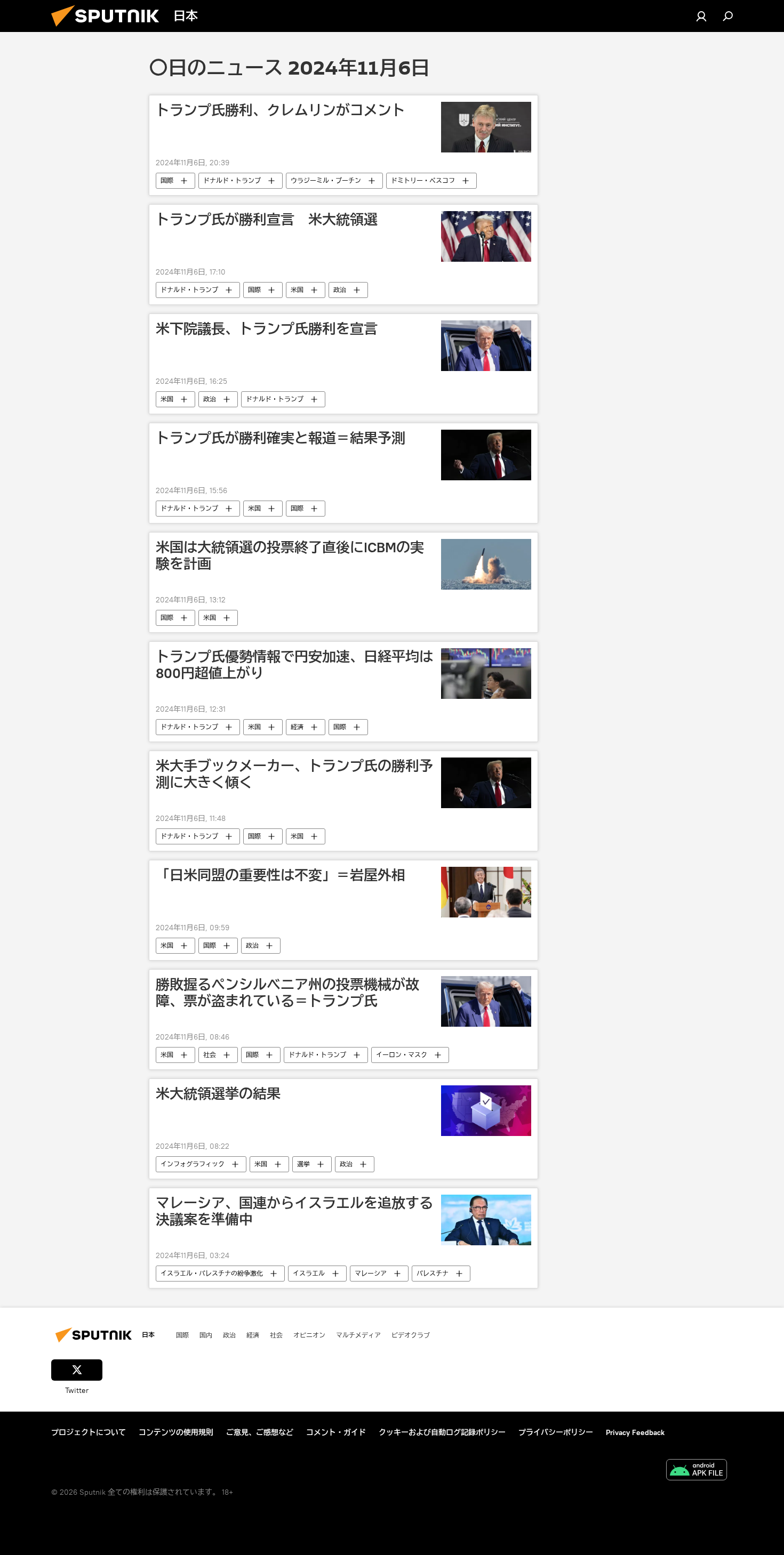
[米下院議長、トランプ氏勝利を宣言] (486, 345)
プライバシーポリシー (555, 1432)
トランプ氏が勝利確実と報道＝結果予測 (280, 438)
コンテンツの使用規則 (176, 1432)
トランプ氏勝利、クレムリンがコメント (280, 110)
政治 (339, 290)
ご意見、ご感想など (259, 1432)
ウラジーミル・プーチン (326, 180)
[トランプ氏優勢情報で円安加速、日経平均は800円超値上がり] (486, 673)
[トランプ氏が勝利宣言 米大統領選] (486, 236)
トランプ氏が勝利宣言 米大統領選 (267, 219)
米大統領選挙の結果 (218, 1093)
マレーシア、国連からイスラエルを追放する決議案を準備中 (294, 1211)
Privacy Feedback (635, 1432)
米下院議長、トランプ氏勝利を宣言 (267, 328)
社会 (209, 1055)
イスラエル (309, 1273)
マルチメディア (358, 1335)
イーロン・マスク (401, 1055)
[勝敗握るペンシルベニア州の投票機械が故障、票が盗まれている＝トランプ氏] (486, 1001)
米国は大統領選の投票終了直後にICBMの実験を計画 (290, 556)
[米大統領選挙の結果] (486, 1110)
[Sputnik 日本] (109, 29)
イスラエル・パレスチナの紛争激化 (212, 1273)
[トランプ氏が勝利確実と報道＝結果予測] (486, 455)
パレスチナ (433, 1273)
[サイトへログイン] (701, 16)
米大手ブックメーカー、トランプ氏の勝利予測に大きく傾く (294, 774)
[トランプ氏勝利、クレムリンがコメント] (486, 127)
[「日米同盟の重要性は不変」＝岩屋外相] (486, 892)
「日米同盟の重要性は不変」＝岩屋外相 (280, 875)
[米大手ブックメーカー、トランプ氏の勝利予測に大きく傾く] (486, 783)
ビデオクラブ (410, 1335)
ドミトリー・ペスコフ (423, 180)
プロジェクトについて (88, 1432)
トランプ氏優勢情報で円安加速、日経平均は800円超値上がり (294, 665)
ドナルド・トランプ (232, 180)
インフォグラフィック (193, 1164)
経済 (297, 727)
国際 (167, 180)
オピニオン (309, 1335)
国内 (205, 1335)
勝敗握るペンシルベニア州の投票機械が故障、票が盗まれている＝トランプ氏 (287, 993)
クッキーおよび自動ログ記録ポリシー (442, 1432)
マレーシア (371, 1273)
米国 (297, 290)
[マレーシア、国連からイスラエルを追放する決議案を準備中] (486, 1220)
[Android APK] (696, 1471)
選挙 (303, 1164)
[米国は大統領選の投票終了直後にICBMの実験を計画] (486, 564)
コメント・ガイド (336, 1432)
